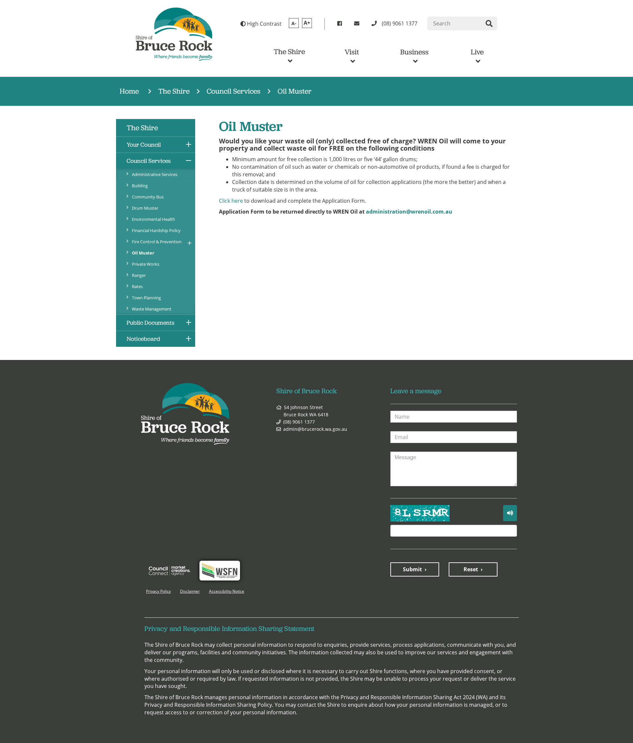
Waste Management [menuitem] (151, 309)
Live (477, 52)
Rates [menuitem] (137, 286)
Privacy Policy (158, 591)
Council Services (233, 91)
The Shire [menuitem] (142, 128)
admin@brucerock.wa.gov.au (315, 429)
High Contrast (264, 23)
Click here (231, 200)
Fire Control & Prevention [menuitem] (157, 242)
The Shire (289, 51)
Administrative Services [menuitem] (154, 174)
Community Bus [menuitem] (148, 197)
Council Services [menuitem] (149, 161)
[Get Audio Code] (510, 513)
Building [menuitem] (140, 186)
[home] (174, 33)
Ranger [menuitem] (139, 275)
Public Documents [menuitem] (150, 323)
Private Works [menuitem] (145, 264)
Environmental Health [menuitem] (153, 219)
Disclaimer (190, 591)
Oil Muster (295, 91)
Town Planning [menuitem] (146, 298)
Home (129, 91)
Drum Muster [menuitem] (145, 208)
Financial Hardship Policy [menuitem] (156, 230)
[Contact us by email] (358, 23)
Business (414, 52)
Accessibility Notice (226, 591)
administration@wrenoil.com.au (409, 211)
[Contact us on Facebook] (340, 23)
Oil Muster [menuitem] (143, 253)
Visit (352, 52)
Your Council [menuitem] (144, 145)
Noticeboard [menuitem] (143, 339)
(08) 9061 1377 (299, 422)
